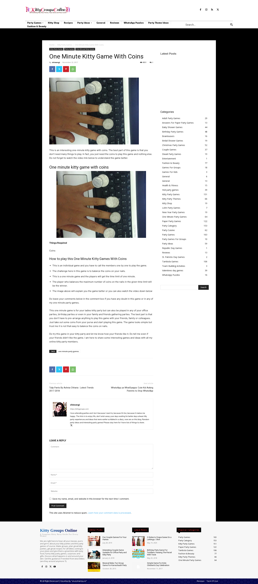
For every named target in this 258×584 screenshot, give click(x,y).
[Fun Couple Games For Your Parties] (94, 541)
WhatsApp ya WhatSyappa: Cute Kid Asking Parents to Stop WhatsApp (132, 389)
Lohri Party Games (171, 207)
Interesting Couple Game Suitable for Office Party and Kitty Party (115, 552)
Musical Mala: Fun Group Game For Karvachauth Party (115, 564)
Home (51, 45)
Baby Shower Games (172, 127)
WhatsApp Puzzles (171, 274)
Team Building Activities (173, 266)
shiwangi (56, 62)
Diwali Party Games (171, 154)
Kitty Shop (167, 203)
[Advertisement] (185, 79)
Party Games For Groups (174, 239)
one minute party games (68, 351)
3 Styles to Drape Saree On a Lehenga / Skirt (159, 538)
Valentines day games (172, 270)
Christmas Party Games (173, 145)
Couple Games (169, 149)
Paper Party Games (171, 221)
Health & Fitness (170, 185)
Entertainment (169, 158)
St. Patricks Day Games (173, 257)
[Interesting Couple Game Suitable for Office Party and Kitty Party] (94, 554)
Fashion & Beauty (170, 163)
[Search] (231, 24)
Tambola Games (170, 261)
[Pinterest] (66, 69)
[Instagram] (206, 10)
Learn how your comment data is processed (109, 512)
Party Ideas (167, 243)
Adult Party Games (171, 118)
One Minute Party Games (85, 49)
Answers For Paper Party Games (178, 122)
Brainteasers (168, 136)
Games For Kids (170, 172)
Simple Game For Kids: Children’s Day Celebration (158, 564)
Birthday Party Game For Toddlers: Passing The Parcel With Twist (159, 552)
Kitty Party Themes (171, 198)
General (166, 176)
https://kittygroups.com (79, 409)
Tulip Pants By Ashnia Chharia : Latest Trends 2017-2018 (71, 389)
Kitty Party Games (64, 45)
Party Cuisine (168, 230)
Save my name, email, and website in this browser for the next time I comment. (90, 498)
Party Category (169, 225)
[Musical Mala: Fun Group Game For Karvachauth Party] (94, 567)
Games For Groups (171, 167)
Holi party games (170, 189)
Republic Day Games (172, 248)
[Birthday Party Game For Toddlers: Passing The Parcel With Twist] (138, 554)
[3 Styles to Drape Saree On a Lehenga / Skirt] (138, 541)
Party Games (69, 49)
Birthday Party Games (172, 131)
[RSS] (212, 10)
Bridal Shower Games (172, 140)
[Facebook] (200, 10)
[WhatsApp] (73, 69)
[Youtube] (55, 567)
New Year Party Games (173, 212)
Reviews (166, 252)
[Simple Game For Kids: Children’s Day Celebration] (138, 567)
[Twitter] (218, 10)
